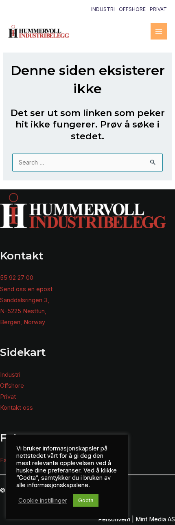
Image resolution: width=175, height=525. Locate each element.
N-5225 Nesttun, (23, 311)
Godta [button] (86, 500)
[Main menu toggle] (159, 31)
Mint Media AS (155, 519)
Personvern (114, 519)
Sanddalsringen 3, (24, 300)
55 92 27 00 (16, 277)
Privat (158, 9)
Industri (103, 9)
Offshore (132, 9)
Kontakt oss (16, 407)
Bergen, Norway (22, 322)
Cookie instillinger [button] (42, 500)
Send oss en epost (26, 289)
